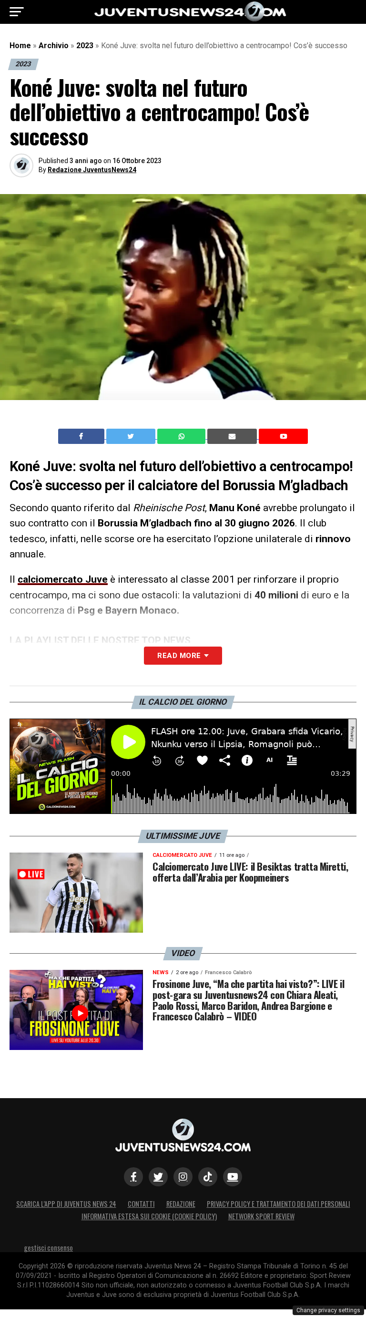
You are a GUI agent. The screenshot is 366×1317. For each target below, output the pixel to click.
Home (20, 45)
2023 (84, 45)
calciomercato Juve (63, 579)
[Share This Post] (182, 436)
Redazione (180, 1204)
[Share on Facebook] (82, 436)
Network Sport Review (261, 1216)
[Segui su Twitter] (158, 1176)
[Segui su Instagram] (183, 1176)
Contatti (141, 1204)
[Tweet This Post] (131, 436)
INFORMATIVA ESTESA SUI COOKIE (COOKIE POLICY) (149, 1216)
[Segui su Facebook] (133, 1176)
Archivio (54, 45)
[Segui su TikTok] (207, 1176)
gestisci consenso (48, 1248)
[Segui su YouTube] (232, 1176)
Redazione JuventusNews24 (92, 170)
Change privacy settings (328, 1310)
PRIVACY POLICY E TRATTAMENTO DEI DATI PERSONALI (278, 1204)
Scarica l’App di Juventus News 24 (66, 1204)
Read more (179, 655)
